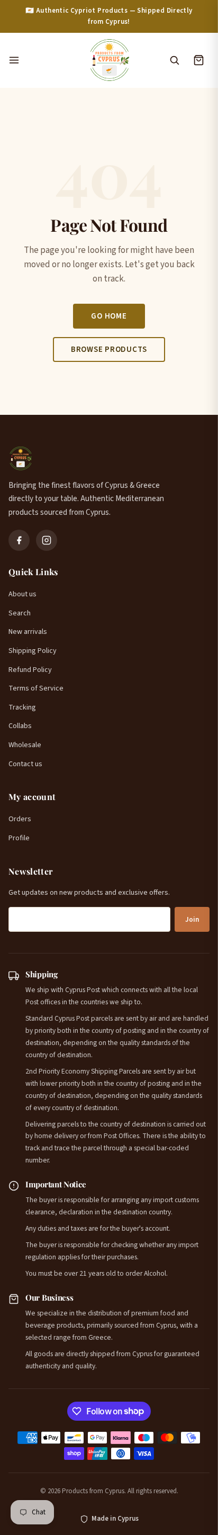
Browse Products (109, 349)
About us (22, 594)
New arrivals (27, 631)
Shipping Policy (32, 651)
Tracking (22, 707)
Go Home (108, 316)
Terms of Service (35, 688)
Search (19, 613)
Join (192, 919)
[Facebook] (19, 540)
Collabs (20, 726)
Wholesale (24, 745)
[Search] (174, 60)
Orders (19, 819)
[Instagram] (46, 540)
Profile (19, 838)
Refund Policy (30, 670)
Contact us (25, 764)
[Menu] (42, 60)
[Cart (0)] (198, 60)
